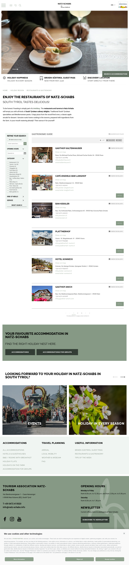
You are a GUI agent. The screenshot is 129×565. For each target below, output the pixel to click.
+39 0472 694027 (61, 268)
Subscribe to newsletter (95, 520)
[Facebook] (5, 519)
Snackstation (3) (14, 176)
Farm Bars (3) (13, 170)
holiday (37, 108)
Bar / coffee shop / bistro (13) (16, 179)
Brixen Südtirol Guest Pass (89, 450)
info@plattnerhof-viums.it (65, 243)
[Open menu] (3, 5)
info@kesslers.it (61, 215)
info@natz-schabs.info (14, 507)
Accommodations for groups (57, 352)
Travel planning (53, 443)
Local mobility (49, 454)
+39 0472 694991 (61, 241)
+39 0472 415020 (13, 504)
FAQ (43, 461)
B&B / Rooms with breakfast (17, 458)
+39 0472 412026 (61, 296)
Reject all (80, 559)
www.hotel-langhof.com (64, 190)
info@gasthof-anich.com (64, 299)
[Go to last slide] (6, 69)
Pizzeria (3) (12, 166)
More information (19, 559)
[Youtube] (19, 520)
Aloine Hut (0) (13, 172)
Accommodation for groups (17, 469)
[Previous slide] (115, 377)
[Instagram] (12, 519)
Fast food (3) (13, 190)
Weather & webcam (51, 458)
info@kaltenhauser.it (62, 160)
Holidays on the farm (14, 465)
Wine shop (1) (13, 182)
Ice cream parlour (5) (15, 188)
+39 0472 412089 (61, 157)
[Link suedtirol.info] (123, 5)
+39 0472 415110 (61, 213)
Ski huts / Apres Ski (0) (16, 184)
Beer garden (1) (14, 192)
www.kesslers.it (61, 218)
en (112, 5)
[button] (124, 533)
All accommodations (13, 450)
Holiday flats (10, 461)
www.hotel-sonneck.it (63, 273)
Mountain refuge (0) (15, 174)
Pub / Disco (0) (13, 186)
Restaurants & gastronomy (89, 454)
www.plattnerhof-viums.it (65, 246)
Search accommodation (115, 74)
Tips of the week (83, 458)
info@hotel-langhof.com (64, 188)
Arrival (45, 450)
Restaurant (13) (14, 162)
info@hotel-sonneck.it (63, 271)
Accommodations (20, 352)
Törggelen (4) (13, 168)
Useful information (89, 443)
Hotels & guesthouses (14, 454)
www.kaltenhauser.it (62, 162)
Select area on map (16, 139)
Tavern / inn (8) (13, 164)
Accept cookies (110, 559)
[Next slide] (15, 69)
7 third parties (17, 538)
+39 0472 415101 (61, 185)
